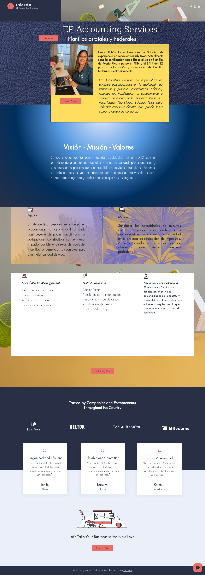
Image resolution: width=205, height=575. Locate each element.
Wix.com (127, 570)
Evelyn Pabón (24, 4)
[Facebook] (191, 6)
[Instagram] (194, 6)
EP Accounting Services (27, 7)
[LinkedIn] (198, 6)
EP (10, 6)
